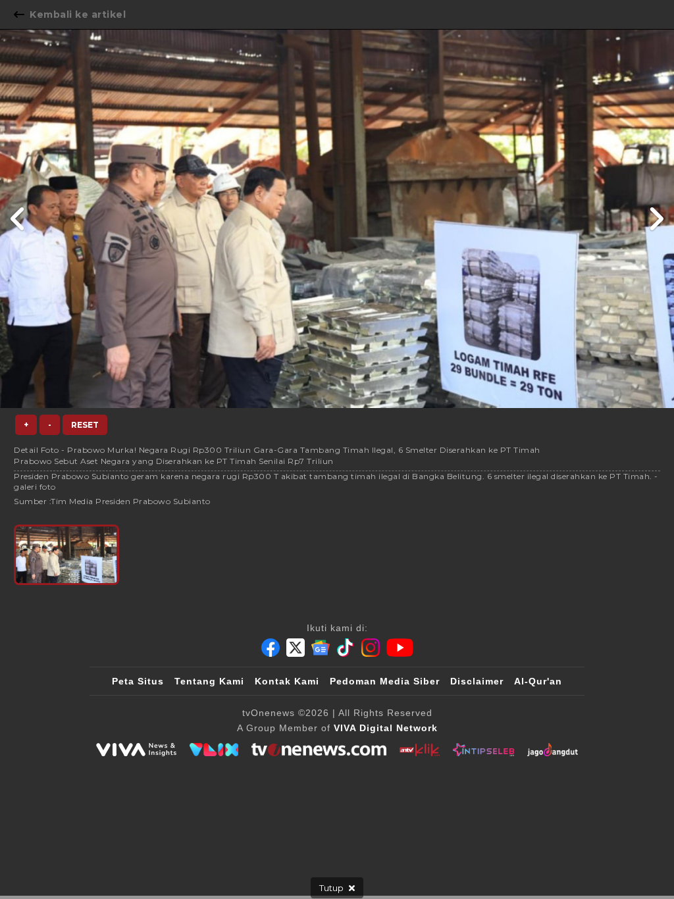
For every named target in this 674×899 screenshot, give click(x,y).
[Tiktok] (345, 647)
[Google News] (320, 647)
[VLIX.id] (214, 749)
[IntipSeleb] (483, 749)
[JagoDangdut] (552, 749)
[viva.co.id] (136, 749)
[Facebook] (270, 647)
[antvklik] (420, 749)
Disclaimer (477, 681)
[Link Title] (18, 218)
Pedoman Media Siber (385, 681)
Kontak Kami (287, 681)
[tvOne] (318, 749)
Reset (85, 425)
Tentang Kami (209, 681)
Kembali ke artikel (78, 14)
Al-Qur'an (538, 681)
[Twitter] (295, 647)
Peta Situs (138, 681)
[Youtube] (399, 647)
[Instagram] (370, 647)
